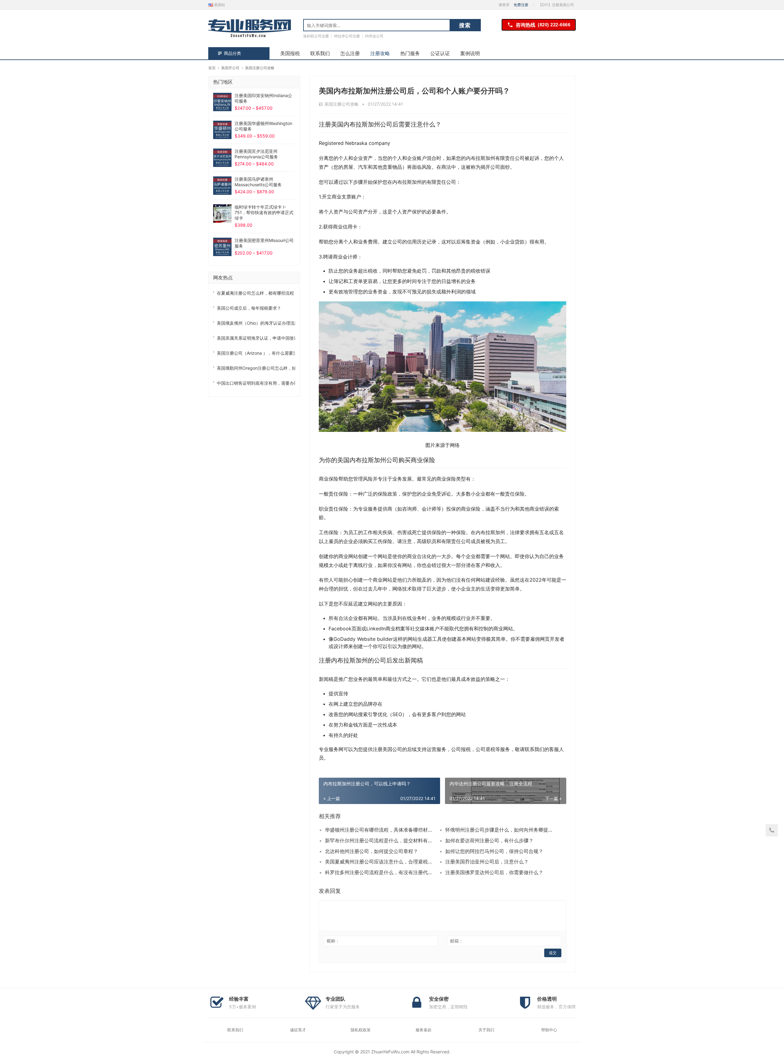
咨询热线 (543, 25)
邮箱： (456, 940)
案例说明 (470, 53)
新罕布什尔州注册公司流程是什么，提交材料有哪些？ (379, 840)
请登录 (504, 4)
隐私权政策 (361, 1029)
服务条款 (424, 1029)
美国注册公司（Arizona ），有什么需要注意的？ (256, 353)
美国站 (219, 4)
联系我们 (320, 53)
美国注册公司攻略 (341, 104)
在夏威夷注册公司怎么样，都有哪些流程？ (256, 293)
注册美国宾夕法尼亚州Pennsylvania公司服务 (256, 154)
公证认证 (440, 53)
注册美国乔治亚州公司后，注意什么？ (487, 862)
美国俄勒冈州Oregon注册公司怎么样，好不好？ (256, 368)
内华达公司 (374, 36)
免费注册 (521, 4)
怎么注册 (350, 53)
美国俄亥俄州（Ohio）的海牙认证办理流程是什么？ (256, 323)
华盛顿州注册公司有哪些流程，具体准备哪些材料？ (379, 830)
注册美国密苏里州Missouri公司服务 (264, 243)
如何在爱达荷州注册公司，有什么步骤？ (489, 840)
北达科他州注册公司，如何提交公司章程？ (371, 851)
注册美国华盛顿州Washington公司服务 (263, 126)
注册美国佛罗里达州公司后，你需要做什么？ (494, 872)
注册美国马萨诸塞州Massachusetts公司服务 (258, 181)
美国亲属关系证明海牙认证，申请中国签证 (256, 338)
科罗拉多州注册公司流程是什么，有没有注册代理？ (379, 872)
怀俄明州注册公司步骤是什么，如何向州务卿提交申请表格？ (499, 830)
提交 (552, 952)
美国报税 (290, 53)
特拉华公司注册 (347, 36)
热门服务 (410, 53)
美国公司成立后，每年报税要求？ (249, 308)
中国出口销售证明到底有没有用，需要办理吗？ (256, 383)
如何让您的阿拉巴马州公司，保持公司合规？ (494, 851)
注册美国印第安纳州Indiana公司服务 (263, 98)
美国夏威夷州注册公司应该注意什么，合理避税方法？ (379, 862)
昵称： (333, 940)
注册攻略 (380, 53)
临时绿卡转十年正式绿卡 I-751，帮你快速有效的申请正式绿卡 (264, 212)
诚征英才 (298, 1029)
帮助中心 (549, 1029)
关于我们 (486, 1029)
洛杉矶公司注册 (316, 36)
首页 (212, 68)
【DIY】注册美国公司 (556, 4)
